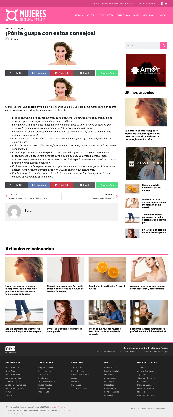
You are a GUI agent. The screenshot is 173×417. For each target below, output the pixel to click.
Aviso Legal (135, 408)
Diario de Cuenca (144, 385)
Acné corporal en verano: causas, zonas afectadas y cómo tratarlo (154, 203)
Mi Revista (108, 395)
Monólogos (109, 381)
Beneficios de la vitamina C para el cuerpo (151, 187)
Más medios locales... (146, 395)
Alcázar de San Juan (146, 371)
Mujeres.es (76, 385)
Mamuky (75, 381)
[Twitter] (166, 3)
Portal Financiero (111, 392)
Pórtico (8, 395)
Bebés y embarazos (80, 374)
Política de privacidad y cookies (154, 408)
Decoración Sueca (13, 374)
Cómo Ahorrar (110, 388)
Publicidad (129, 3)
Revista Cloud (44, 388)
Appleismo (43, 374)
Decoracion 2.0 (12, 367)
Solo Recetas (77, 367)
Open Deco (10, 371)
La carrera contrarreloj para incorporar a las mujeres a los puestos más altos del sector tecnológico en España (142, 135)
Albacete (141, 367)
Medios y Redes (159, 348)
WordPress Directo (46, 381)
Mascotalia (109, 385)
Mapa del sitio (151, 3)
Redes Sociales (45, 385)
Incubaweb (43, 378)
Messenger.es (44, 371)
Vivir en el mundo (78, 388)
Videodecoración (12, 381)
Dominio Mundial (111, 371)
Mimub (8, 392)
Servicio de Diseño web (129, 351)
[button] (82, 15)
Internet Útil (43, 392)
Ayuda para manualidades (16, 385)
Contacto (140, 3)
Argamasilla (142, 374)
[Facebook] (162, 3)
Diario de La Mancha (146, 388)
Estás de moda (77, 371)
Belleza (10, 28)
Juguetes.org (110, 378)
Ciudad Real (142, 381)
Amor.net (75, 378)
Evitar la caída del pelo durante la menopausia (154, 231)
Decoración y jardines (14, 388)
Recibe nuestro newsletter (112, 3)
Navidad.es (109, 374)
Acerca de (95, 3)
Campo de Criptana (146, 378)
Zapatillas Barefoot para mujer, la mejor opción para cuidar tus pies (154, 218)
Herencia (141, 392)
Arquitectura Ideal (13, 378)
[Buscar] (163, 45)
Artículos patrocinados (105, 351)
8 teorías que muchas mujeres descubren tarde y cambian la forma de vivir (105, 331)
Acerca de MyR (161, 351)
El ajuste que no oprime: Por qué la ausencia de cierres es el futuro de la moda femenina (65, 289)
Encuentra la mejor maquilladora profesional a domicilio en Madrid (148, 330)
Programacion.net (46, 367)
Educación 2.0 (110, 367)
